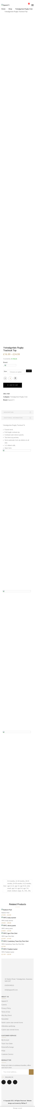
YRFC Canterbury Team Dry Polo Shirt (12, 944)
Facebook (3, 1083)
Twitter (9, 1083)
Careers (4, 1005)
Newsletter (4, 1019)
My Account (5, 1040)
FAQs (3, 1051)
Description (9, 412)
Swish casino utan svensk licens (12, 1022)
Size (5, 371)
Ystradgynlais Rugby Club (23, 9)
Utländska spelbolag (8, 1026)
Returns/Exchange (7, 1047)
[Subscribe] (31, 1072)
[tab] (17, 412)
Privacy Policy (6, 1008)
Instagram (15, 1083)
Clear (29, 370)
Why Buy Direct (6, 1015)
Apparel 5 (11, 400)
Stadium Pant (5, 912)
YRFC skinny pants (7, 928)
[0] (27, 5)
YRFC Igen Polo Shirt (7, 936)
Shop (10, 9)
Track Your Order (7, 1043)
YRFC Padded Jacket (7, 952)
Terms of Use (5, 1012)
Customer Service (7, 1054)
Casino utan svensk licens (10, 1029)
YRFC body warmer (7, 920)
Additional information (13, 418)
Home (3, 9)
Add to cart (13, 385)
